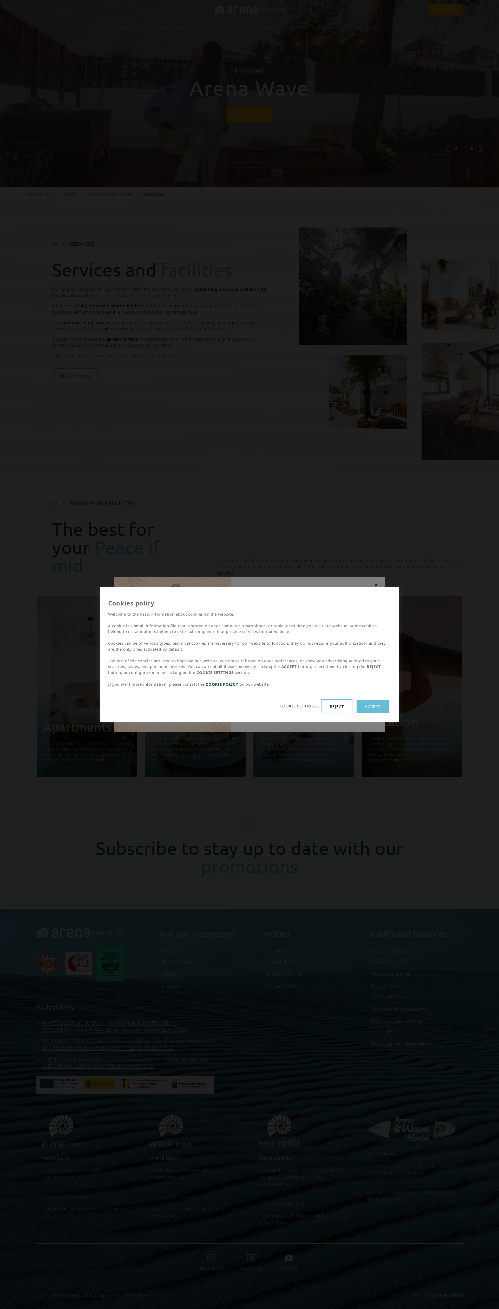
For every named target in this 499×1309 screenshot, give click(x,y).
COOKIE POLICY (222, 684)
